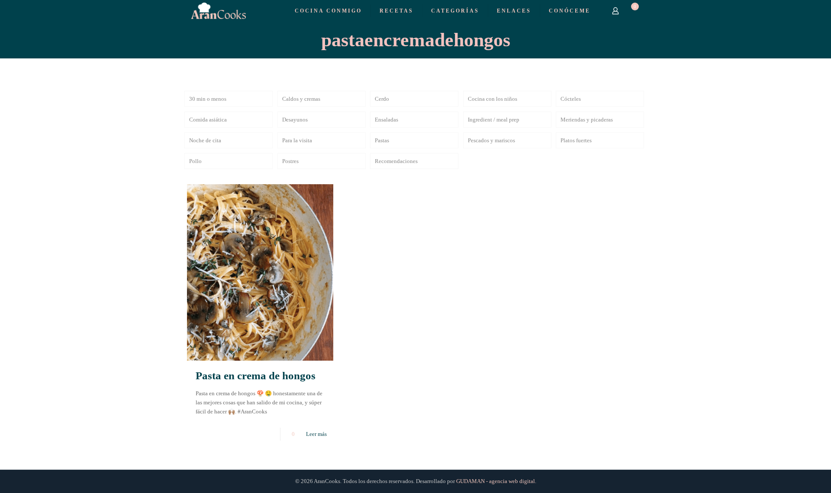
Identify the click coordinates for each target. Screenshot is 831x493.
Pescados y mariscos (491, 140)
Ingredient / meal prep (493, 119)
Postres (290, 161)
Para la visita (297, 140)
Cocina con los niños (492, 99)
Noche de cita (205, 140)
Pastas (382, 140)
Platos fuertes (576, 140)
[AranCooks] (218, 10)
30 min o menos (207, 99)
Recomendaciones (396, 161)
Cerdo (382, 99)
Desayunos (295, 119)
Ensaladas (386, 119)
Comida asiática (208, 119)
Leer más (316, 434)
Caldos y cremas (301, 99)
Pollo (195, 161)
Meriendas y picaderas (586, 119)
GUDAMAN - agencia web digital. (496, 481)
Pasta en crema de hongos (256, 375)
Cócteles (570, 99)
